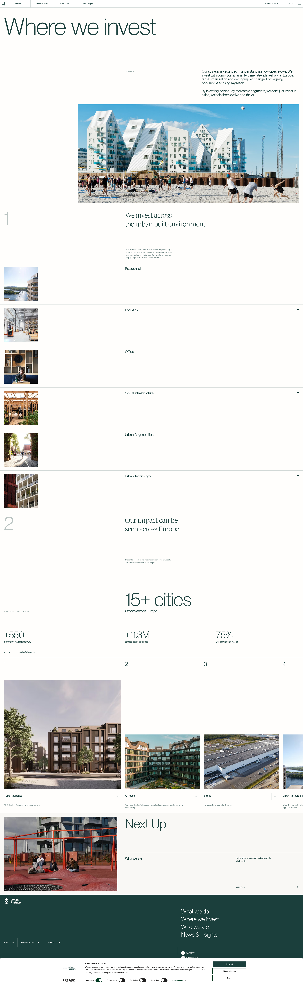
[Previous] (5, 652)
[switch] (122, 980)
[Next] (9, 652)
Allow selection (229, 971)
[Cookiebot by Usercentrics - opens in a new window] (69, 980)
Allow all (229, 964)
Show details (177, 980)
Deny (229, 978)
